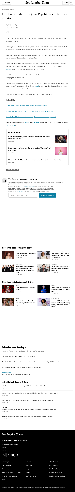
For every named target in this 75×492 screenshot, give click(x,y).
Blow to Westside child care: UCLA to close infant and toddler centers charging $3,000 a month (30, 362)
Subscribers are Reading (13, 347)
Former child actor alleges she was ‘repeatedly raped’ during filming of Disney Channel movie (60, 304)
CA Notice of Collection (39, 487)
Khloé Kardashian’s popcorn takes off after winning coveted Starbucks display (28, 137)
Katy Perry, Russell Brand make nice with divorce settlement (26, 105)
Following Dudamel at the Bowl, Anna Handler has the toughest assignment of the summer (29, 409)
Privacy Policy (20, 191)
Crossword (29, 462)
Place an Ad (5, 469)
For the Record (53, 465)
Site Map (4, 447)
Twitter (26, 122)
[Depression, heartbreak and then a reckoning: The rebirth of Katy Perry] (61, 151)
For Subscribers (6, 372)
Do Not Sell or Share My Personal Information (55, 487)
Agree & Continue (47, 195)
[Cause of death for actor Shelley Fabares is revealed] (8, 255)
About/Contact (53, 462)
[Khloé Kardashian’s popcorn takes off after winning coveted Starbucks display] (61, 139)
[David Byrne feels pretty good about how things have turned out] (44, 289)
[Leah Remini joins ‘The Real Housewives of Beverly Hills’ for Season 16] (44, 255)
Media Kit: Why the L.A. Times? (11, 472)
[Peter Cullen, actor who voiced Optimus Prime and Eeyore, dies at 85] (44, 268)
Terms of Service (29, 186)
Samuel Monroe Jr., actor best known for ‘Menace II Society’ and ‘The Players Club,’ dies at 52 (30, 393)
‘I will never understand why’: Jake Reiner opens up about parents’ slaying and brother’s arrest (25, 270)
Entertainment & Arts (8, 9)
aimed (37, 86)
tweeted (8, 69)
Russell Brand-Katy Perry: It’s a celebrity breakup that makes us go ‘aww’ (31, 117)
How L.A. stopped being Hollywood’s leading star (16, 374)
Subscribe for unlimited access (10, 444)
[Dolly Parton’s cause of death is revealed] (8, 289)
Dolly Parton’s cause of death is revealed (25, 289)
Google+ (36, 122)
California (18, 264)
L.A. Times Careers (55, 469)
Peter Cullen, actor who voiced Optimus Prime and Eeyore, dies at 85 (61, 269)
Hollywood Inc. (55, 298)
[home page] (37, 2)
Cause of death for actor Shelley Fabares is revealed (26, 254)
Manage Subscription (55, 472)
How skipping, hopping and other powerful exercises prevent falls (21, 367)
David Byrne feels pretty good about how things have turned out (60, 290)
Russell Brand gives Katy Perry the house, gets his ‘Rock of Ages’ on (29, 111)
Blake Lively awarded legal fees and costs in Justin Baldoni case (25, 302)
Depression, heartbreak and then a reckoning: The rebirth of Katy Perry (29, 149)
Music (17, 285)
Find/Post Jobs (6, 465)
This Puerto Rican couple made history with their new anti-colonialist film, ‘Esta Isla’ (27, 386)
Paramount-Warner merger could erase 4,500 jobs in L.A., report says (23, 351)
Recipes (28, 469)
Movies (17, 298)
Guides (28, 472)
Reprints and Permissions (57, 476)
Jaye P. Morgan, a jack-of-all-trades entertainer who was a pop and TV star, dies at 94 (27, 400)
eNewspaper (5, 462)
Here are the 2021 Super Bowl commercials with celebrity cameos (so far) (34, 160)
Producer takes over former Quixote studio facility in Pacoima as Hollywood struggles (27, 416)
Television (54, 264)
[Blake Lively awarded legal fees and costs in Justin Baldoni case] (8, 302)
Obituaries (29, 465)
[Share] (8, 32)
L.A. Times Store (31, 476)
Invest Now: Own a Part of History (9, 478)
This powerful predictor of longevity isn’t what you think (18, 356)
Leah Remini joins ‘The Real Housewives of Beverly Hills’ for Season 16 (60, 255)
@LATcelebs (10, 125)
